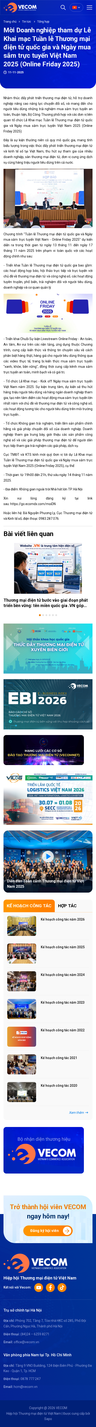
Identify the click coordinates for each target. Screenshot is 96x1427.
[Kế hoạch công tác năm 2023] (21, 1009)
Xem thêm (76, 1112)
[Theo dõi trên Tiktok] (62, 1287)
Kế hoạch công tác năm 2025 (63, 947)
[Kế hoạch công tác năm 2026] (21, 926)
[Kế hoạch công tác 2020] (21, 1092)
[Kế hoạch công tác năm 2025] (21, 954)
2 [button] (43, 615)
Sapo (48, 1419)
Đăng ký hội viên (44, 1230)
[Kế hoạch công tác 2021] (21, 1064)
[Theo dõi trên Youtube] (38, 1287)
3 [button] (46, 615)
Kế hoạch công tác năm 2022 (63, 1030)
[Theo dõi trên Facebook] (50, 1287)
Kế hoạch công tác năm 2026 (63, 919)
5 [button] (53, 615)
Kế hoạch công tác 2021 (59, 1058)
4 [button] (50, 615)
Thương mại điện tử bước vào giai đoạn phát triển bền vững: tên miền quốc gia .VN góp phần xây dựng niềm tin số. (45, 606)
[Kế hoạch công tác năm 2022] (21, 1037)
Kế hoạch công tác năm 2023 (63, 1002)
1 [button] (40, 615)
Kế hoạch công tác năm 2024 (63, 975)
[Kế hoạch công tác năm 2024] (21, 981)
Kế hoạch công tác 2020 (59, 1085)
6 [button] (56, 615)
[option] (48, 575)
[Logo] (35, 1263)
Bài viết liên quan (28, 534)
